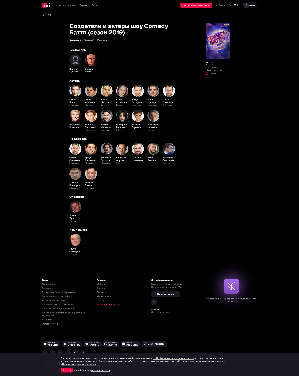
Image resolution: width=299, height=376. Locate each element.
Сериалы (101, 292)
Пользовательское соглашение (58, 304)
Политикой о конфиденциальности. (79, 364)
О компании (48, 284)
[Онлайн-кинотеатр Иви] (47, 5)
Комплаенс (48, 319)
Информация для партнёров (57, 296)
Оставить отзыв (50, 324)
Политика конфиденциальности (58, 308)
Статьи (100, 300)
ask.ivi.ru (155, 309)
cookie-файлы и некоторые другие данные (173, 358)
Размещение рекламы (53, 300)
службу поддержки (100, 370)
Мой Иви (101, 284)
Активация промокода (109, 304)
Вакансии (47, 288)
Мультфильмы (104, 296)
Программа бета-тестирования (58, 292)
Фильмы (101, 288)
